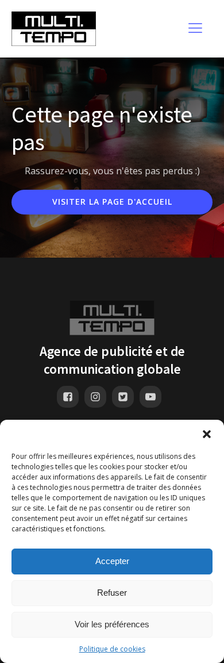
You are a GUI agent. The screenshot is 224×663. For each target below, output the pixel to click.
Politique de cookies (112, 649)
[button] (207, 434)
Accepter (112, 561)
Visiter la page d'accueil (112, 201)
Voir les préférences (112, 624)
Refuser (112, 592)
